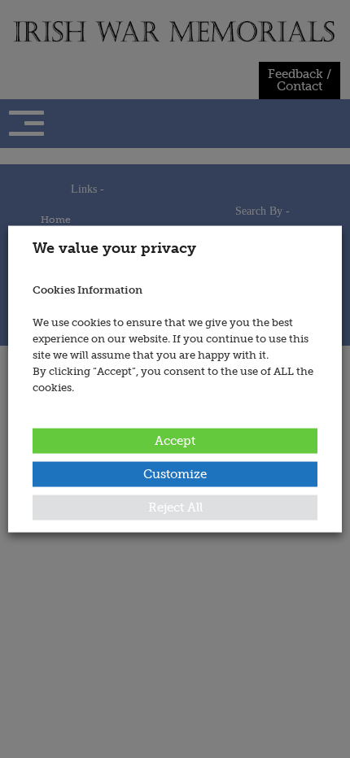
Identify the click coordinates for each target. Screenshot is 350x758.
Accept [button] (175, 440)
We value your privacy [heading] (114, 248)
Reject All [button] (175, 506)
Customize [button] (175, 473)
